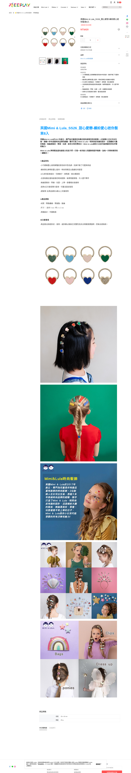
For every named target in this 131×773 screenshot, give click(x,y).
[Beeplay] (19, 5)
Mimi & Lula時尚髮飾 (86, 58)
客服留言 (76, 769)
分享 (84, 108)
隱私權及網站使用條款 (52, 772)
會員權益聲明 (77, 772)
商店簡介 (49, 769)
